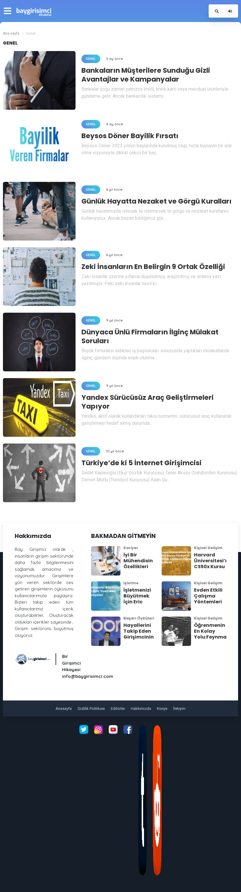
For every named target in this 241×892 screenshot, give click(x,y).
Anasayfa (64, 708)
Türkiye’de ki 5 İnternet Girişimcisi (141, 463)
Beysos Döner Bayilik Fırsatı (129, 136)
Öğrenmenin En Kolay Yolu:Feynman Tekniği (212, 634)
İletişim (179, 708)
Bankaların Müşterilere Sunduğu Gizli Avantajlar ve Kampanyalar (145, 75)
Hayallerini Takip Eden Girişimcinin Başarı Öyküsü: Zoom (138, 640)
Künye (162, 708)
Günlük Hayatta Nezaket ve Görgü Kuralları (156, 201)
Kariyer (130, 547)
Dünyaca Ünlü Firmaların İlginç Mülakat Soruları (149, 336)
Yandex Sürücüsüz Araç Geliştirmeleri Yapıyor (147, 402)
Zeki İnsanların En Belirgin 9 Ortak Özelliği (153, 266)
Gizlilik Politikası (91, 708)
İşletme (130, 582)
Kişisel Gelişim (208, 547)
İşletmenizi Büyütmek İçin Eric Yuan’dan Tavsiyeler (137, 602)
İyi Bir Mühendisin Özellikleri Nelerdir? (138, 563)
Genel (91, 59)
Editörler (118, 708)
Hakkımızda (141, 708)
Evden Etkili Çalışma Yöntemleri (208, 596)
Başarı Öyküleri (138, 618)
